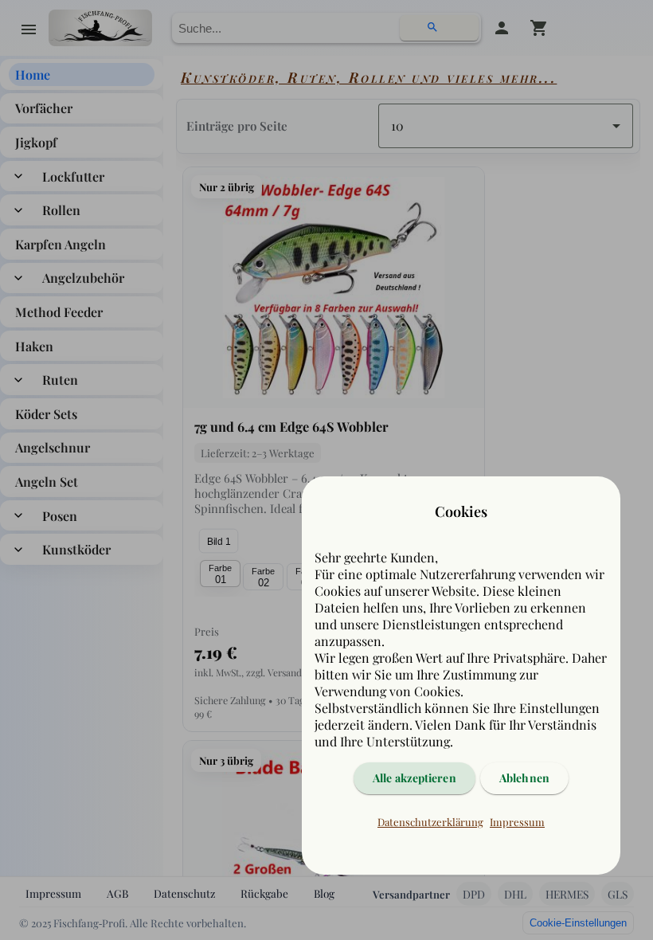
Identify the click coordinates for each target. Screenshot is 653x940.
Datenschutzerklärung (430, 821)
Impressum (517, 821)
